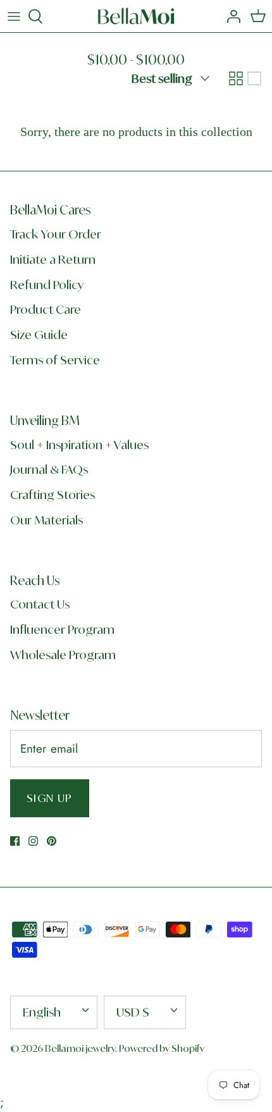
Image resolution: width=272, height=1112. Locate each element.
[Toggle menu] (14, 16)
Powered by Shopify (161, 1048)
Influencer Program (62, 629)
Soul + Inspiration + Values (79, 444)
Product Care (45, 309)
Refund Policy (46, 284)
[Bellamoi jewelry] (136, 16)
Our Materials (46, 520)
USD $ (132, 1012)
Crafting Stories (52, 494)
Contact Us (40, 604)
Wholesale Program (63, 654)
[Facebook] (15, 841)
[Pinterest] (51, 841)
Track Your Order (55, 234)
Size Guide (39, 334)
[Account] (230, 16)
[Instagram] (33, 841)
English (42, 1012)
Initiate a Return (53, 259)
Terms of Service (55, 360)
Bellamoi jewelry (80, 1048)
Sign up (50, 798)
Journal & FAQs (49, 469)
